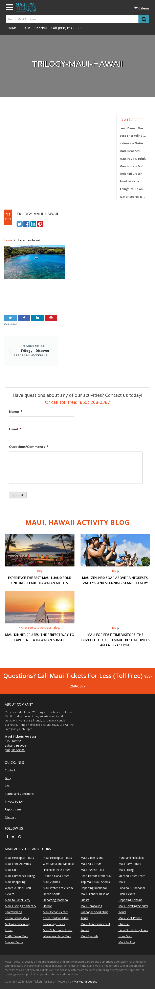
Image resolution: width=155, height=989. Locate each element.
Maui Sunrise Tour (92, 870)
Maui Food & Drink (132, 158)
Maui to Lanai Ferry (17, 900)
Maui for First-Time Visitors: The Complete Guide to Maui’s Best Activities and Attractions (115, 639)
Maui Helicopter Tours (19, 858)
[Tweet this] (20, 223)
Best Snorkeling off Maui (132, 135)
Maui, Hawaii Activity (77, 522)
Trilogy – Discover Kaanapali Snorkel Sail (25, 295)
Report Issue (13, 809)
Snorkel (41, 28)
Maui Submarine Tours (57, 930)
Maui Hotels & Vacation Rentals (132, 166)
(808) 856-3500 (70, 28)
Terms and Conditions (19, 794)
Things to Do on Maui (132, 189)
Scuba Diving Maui (17, 918)
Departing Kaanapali (94, 888)
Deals (12, 28)
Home (8, 240)
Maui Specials (89, 936)
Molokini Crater (130, 174)
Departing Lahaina (130, 900)
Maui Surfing (126, 942)
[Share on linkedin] (33, 223)
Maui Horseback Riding (20, 876)
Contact (10, 770)
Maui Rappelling (15, 882)
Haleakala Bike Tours (56, 870)
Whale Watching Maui (57, 936)
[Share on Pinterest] (40, 223)
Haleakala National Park (132, 143)
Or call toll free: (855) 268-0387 (77, 402)
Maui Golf (11, 870)
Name (15, 412)
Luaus (25, 28)
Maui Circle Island (92, 858)
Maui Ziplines (51, 882)
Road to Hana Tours (56, 876)
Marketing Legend (85, 981)
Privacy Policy (14, 801)
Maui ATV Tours (91, 864)
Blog (39, 571)
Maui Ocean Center (55, 912)
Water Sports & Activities (132, 196)
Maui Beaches (129, 151)
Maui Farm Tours (129, 864)
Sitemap (10, 817)
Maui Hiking (126, 870)
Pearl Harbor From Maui (96, 876)
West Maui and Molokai (58, 864)
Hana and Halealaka (131, 858)
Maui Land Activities (18, 864)
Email (15, 429)
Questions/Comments (28, 447)
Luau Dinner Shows (132, 128)
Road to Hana (129, 181)
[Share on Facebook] (26, 223)
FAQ (7, 786)
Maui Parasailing (91, 906)
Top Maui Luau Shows (95, 882)
